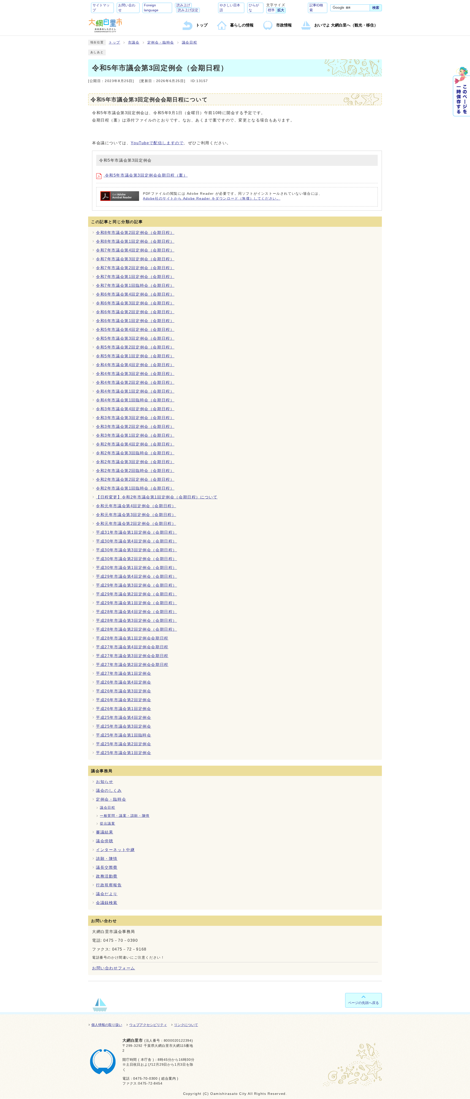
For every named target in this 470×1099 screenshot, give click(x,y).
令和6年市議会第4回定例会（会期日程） (135, 294)
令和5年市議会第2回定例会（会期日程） (135, 347)
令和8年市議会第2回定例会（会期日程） (135, 232)
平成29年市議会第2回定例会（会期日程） (136, 594)
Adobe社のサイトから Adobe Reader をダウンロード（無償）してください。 (211, 198)
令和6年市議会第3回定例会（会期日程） (135, 303)
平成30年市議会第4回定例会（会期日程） (136, 541)
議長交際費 (107, 867)
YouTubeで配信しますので (157, 143)
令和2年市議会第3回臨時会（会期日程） (135, 453)
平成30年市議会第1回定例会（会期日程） (136, 568)
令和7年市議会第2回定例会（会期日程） (135, 268)
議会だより (107, 894)
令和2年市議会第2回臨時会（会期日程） (135, 471)
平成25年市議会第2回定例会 (123, 744)
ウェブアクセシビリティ (148, 1025)
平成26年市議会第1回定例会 (123, 709)
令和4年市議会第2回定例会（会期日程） (135, 382)
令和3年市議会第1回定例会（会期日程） (135, 435)
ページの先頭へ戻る (363, 1003)
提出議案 (107, 823)
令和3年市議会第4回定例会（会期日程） (135, 409)
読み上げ (183, 5)
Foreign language (151, 7)
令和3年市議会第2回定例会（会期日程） (135, 426)
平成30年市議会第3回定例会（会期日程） (136, 550)
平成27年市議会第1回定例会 (123, 673)
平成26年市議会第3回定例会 (123, 691)
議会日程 (189, 42)
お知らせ (104, 782)
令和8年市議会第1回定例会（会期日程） (135, 241)
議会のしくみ (109, 790)
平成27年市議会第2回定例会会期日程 (132, 665)
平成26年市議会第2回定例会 (123, 700)
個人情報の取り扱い (106, 1025)
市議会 (134, 42)
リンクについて (186, 1025)
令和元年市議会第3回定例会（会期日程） (136, 515)
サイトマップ (101, 7)
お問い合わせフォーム (113, 968)
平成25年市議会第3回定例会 (123, 726)
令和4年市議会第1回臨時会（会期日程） (135, 400)
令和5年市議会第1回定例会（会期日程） (135, 356)
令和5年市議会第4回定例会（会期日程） (135, 329)
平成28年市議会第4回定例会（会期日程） (136, 612)
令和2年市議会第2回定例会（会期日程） (135, 479)
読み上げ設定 (188, 10)
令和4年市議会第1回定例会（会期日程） (135, 391)
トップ (114, 42)
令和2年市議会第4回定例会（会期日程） (135, 444)
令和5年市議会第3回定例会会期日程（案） (146, 175)
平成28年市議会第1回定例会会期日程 (132, 638)
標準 (271, 10)
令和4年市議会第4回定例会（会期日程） (135, 365)
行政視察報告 (109, 885)
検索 (375, 8)
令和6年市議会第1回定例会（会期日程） (135, 321)
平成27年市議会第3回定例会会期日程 (132, 656)
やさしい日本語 (230, 7)
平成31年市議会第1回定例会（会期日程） (136, 532)
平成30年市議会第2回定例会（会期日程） (136, 559)
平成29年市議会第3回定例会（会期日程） (136, 585)
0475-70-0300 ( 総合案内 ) (155, 1078)
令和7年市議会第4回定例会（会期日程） (135, 250)
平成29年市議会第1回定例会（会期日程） (136, 603)
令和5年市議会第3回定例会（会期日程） (135, 338)
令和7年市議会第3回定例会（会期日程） (135, 259)
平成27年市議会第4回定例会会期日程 (132, 647)
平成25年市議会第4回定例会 (123, 717)
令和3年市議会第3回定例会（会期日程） (135, 418)
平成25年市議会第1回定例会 (123, 753)
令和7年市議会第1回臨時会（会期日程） (135, 285)
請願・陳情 (107, 859)
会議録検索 (107, 903)
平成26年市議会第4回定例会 (123, 682)
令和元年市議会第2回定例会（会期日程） (136, 523)
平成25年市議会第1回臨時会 (123, 735)
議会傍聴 (104, 841)
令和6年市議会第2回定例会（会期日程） (135, 312)
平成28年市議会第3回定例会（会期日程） (136, 620)
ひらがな (254, 7)
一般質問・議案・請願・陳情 (125, 816)
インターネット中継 (115, 850)
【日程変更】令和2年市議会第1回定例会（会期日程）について (156, 497)
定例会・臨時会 (160, 42)
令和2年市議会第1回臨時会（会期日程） (135, 488)
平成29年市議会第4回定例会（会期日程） (136, 576)
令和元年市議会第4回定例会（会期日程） (136, 506)
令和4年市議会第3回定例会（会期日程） (135, 374)
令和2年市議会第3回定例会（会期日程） (135, 462)
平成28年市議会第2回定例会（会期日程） (136, 629)
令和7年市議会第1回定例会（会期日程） (135, 277)
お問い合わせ (126, 7)
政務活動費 (107, 876)
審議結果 (104, 832)
